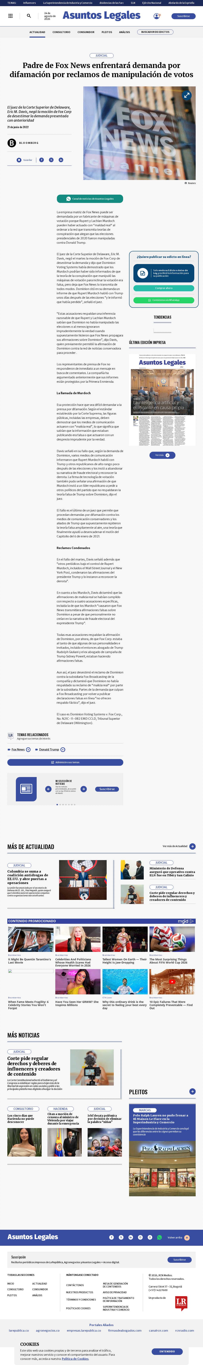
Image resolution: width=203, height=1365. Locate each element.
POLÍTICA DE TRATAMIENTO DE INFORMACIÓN (118, 1300)
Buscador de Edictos (155, 32)
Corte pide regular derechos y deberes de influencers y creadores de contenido (172, 896)
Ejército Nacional (151, 2)
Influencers (29, 2)
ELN (133, 2)
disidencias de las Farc (112, 2)
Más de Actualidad (30, 846)
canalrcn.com (158, 1330)
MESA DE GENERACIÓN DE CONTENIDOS (115, 1285)
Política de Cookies (75, 1359)
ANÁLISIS (124, 32)
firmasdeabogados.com (125, 1330)
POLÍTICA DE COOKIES (78, 1308)
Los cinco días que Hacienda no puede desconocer (20, 1119)
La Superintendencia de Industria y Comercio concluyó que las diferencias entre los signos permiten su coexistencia (161, 1131)
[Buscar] (29, 16)
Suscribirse (183, 16)
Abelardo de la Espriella (181, 2)
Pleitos (138, 1091)
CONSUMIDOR (86, 32)
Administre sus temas (67, 762)
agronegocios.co (47, 1330)
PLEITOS (107, 32)
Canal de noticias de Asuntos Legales (93, 198)
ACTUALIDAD (37, 32)
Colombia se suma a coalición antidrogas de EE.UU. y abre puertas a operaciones (27, 877)
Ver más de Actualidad (175, 846)
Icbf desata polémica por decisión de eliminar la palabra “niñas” (105, 1119)
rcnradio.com (184, 1330)
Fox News (18, 749)
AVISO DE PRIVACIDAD (115, 1292)
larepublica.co (19, 1330)
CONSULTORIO (61, 32)
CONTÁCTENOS (75, 1285)
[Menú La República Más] (10, 16)
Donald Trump (49, 749)
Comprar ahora (163, 288)
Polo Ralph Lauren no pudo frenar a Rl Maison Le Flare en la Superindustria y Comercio (160, 1119)
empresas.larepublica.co (84, 1330)
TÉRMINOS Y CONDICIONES (81, 1299)
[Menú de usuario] (157, 16)
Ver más (159, 455)
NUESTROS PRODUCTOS (79, 1292)
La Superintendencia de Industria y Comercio (67, 2)
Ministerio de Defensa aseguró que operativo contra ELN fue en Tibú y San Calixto (172, 872)
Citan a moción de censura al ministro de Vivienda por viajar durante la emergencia (63, 1118)
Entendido (167, 1351)
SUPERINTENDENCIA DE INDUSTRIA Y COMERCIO (116, 1308)
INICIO (10, 1283)
